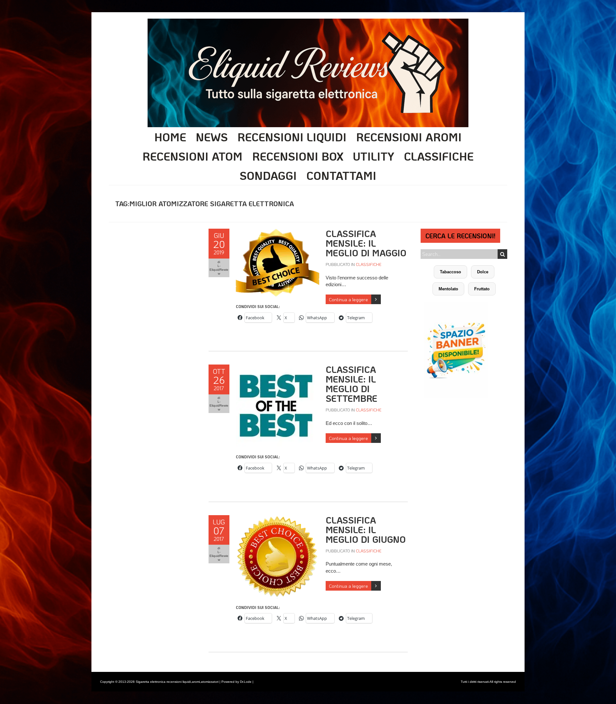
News (212, 136)
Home (170, 136)
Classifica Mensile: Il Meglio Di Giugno (366, 529)
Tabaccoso (450, 271)
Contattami (341, 175)
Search (502, 254)
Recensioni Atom (192, 156)
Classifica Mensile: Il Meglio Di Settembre (351, 384)
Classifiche (439, 156)
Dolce (482, 271)
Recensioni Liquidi (291, 136)
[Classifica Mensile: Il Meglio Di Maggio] (277, 232)
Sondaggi (268, 175)
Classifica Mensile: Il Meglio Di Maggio (366, 243)
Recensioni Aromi (409, 136)
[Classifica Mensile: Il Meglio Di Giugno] (277, 518)
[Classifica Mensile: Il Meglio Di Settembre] (277, 368)
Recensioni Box (297, 156)
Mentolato (448, 288)
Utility (373, 156)
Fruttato (482, 288)
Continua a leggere (348, 299)
